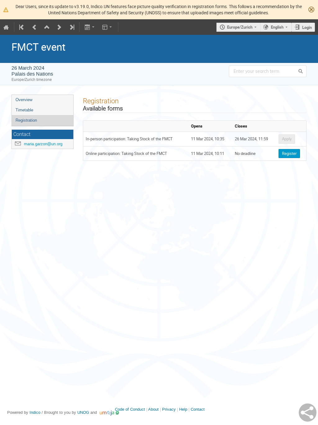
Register (289, 153)
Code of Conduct (130, 409)
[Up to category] (47, 27)
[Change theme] (107, 27)
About (153, 409)
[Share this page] (307, 412)
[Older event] (34, 27)
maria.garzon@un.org (43, 144)
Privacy (169, 409)
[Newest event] (71, 27)
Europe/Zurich (239, 27)
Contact (198, 409)
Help (183, 409)
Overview (24, 99)
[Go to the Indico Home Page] (6, 27)
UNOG (83, 412)
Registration (26, 120)
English (277, 27)
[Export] (90, 27)
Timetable (24, 110)
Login (307, 27)
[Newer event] (59, 27)
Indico (35, 412)
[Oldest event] (22, 27)
